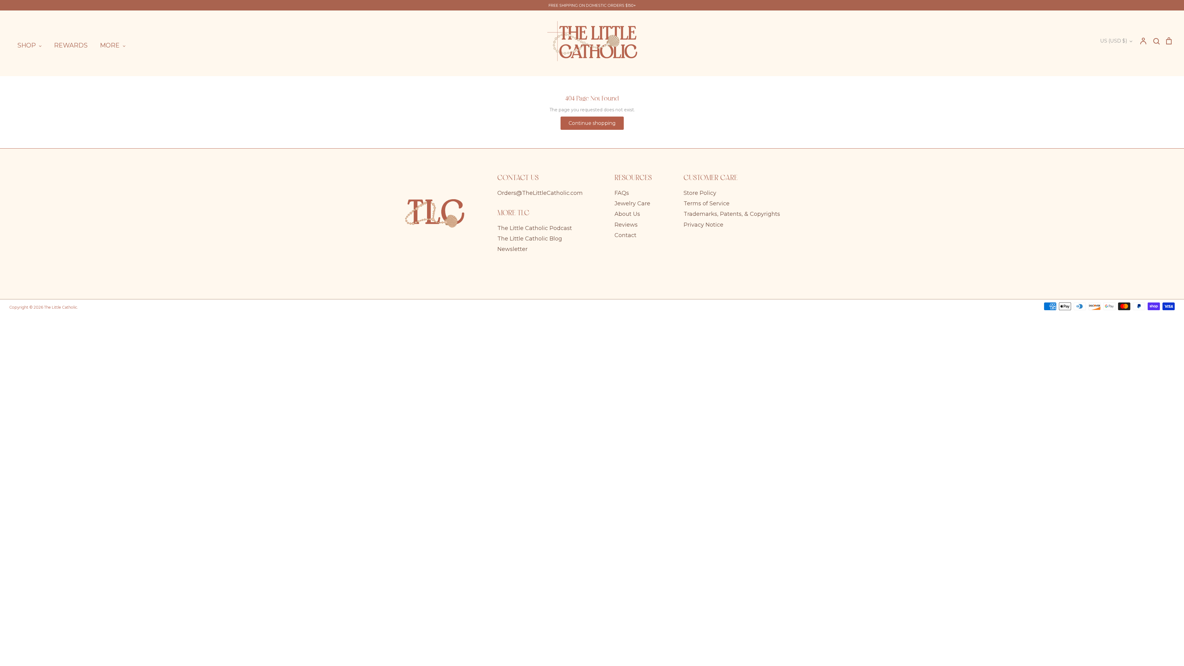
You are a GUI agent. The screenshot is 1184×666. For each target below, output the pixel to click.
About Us (627, 214)
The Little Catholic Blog (529, 238)
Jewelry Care (632, 203)
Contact (625, 235)
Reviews (626, 224)
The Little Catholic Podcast (534, 228)
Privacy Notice (703, 224)
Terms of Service (707, 203)
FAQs (622, 193)
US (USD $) (1113, 41)
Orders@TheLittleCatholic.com (540, 193)
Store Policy (700, 193)
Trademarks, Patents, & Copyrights (732, 214)
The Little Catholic (60, 307)
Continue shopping (592, 123)
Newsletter (512, 249)
